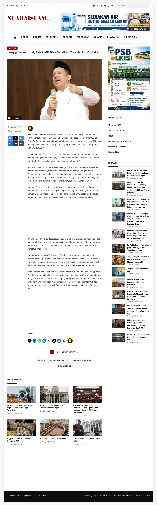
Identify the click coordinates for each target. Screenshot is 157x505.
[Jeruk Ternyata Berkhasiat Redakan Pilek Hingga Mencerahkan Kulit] (118, 260)
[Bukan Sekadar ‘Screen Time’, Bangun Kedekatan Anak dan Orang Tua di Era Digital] (118, 309)
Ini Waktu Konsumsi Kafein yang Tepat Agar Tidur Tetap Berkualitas (138, 247)
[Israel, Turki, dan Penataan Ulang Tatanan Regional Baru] (118, 337)
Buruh (42, 360)
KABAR (24, 37)
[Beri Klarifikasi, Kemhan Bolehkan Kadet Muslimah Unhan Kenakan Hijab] (118, 173)
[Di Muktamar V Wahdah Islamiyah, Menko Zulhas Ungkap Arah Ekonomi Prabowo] (118, 294)
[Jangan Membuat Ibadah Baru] (118, 271)
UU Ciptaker (65, 366)
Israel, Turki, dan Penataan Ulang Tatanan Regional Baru (138, 337)
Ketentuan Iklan (105, 495)
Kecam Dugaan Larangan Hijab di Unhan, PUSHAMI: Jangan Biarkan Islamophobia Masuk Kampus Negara (138, 219)
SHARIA (98, 37)
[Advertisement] (65, 219)
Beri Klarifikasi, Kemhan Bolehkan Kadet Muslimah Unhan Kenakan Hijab (138, 173)
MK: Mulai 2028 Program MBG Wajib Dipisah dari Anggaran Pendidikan (19, 407)
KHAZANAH (113, 37)
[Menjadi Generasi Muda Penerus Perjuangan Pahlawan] (118, 282)
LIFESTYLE (129, 37)
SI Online (42, 496)
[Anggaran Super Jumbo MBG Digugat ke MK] (21, 427)
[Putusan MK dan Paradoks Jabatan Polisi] (87, 427)
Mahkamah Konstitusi (81, 360)
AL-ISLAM (51, 37)
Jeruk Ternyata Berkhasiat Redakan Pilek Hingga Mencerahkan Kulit (138, 259)
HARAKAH (66, 37)
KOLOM (37, 37)
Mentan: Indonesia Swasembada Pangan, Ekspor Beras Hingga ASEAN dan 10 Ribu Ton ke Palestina (138, 187)
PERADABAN (83, 37)
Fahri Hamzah (58, 360)
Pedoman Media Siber (123, 495)
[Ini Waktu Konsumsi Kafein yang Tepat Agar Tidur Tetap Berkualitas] (118, 248)
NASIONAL (12, 48)
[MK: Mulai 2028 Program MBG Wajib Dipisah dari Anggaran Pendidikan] (21, 394)
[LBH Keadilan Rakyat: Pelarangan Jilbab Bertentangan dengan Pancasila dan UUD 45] (118, 323)
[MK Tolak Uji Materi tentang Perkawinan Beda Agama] (54, 394)
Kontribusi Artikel (142, 495)
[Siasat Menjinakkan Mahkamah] (54, 427)
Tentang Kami (91, 495)
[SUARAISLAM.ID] (29, 18)
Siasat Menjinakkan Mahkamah (53, 438)
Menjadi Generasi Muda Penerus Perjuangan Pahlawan (137, 282)
